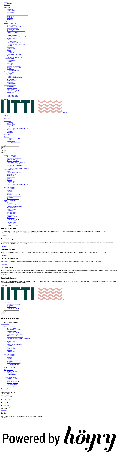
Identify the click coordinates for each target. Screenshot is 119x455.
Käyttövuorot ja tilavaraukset (17, 44)
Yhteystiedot (7, 21)
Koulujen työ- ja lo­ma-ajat (13, 66)
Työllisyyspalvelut (11, 79)
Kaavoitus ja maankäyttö (13, 32)
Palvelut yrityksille (12, 76)
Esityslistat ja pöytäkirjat (13, 91)
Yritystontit (10, 74)
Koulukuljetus (10, 69)
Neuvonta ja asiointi (12, 88)
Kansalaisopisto (11, 53)
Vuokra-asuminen (11, 141)
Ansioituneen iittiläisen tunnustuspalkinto (17, 15)
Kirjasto (9, 50)
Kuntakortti (10, 9)
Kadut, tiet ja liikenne (12, 28)
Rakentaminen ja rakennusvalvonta (16, 31)
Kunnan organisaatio (12, 96)
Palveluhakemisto (11, 83)
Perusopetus (10, 63)
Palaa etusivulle (5, 324)
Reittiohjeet (3, 410)
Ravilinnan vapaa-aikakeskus (14, 42)
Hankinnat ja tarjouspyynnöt (14, 77)
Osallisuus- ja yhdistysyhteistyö (15, 57)
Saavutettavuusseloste (6, 399)
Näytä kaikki (4, 235)
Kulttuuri (9, 51)
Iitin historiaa (10, 12)
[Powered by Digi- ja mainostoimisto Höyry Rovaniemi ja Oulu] (59, 453)
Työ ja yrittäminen (8, 73)
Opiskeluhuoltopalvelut (13, 70)
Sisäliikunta (13, 41)
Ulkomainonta (10, 82)
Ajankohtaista (10, 16)
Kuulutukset (10, 18)
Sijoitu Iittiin (7, 5)
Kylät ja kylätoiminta (12, 35)
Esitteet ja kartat (11, 10)
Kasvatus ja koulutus (9, 58)
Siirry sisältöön (4, 99)
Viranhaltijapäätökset (12, 92)
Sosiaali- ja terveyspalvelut (10, 72)
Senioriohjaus (10, 47)
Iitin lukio (9, 64)
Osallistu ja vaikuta (12, 93)
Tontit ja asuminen (12, 25)
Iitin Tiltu (9, 13)
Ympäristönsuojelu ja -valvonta (15, 34)
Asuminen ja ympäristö (10, 23)
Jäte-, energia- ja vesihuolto (14, 26)
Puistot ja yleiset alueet (13, 29)
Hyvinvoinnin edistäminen (14, 54)
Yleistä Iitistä (7, 7)
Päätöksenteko (10, 89)
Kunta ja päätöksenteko (10, 85)
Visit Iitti (6, 2)
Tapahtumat (10, 19)
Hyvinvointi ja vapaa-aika (10, 38)
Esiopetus (9, 61)
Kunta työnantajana (12, 80)
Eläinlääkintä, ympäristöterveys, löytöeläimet (18, 36)
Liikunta (9, 39)
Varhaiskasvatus (11, 60)
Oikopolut (6, 137)
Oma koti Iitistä (8, 3)
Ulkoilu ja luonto (11, 45)
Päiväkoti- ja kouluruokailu (14, 67)
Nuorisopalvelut (11, 48)
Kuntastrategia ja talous (13, 95)
